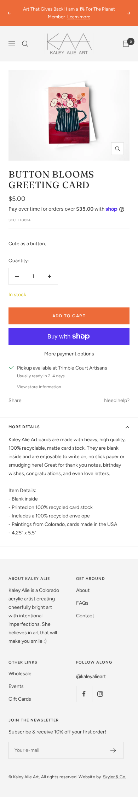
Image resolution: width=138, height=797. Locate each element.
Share (15, 400)
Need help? (117, 400)
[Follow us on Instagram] (100, 694)
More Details (24, 427)
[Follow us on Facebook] (84, 694)
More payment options (69, 354)
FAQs (82, 603)
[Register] (113, 750)
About (83, 590)
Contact (85, 616)
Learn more (78, 16)
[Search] (25, 44)
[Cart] (126, 44)
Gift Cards (19, 699)
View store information (39, 386)
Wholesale (19, 674)
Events (16, 686)
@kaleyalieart (91, 676)
